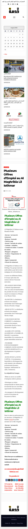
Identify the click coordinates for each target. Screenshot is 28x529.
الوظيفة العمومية (8, 122)
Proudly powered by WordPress (10, 517)
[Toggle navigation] (14, 17)
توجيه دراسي (12, 98)
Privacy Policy (20, 523)
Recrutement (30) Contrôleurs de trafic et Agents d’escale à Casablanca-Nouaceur (13, 78)
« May (5, 54)
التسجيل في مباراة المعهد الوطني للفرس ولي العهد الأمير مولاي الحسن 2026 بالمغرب (14, 102)
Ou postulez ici (14, 476)
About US (13, 523)
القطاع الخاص (7, 73)
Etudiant (6, 98)
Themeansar (14, 519)
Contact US (7, 523)
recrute (11, 419)
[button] (23, 17)
